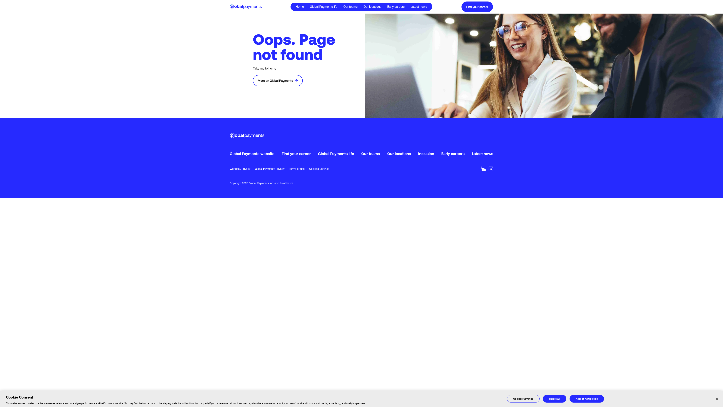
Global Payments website (252, 153)
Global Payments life (336, 153)
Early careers (396, 6)
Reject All (554, 398)
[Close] (717, 399)
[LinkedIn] (483, 169)
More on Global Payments (275, 80)
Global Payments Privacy (269, 168)
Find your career (477, 6)
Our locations (372, 6)
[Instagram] (491, 169)
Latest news (419, 6)
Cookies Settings (319, 168)
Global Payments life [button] (323, 6)
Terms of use (297, 168)
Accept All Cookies (587, 398)
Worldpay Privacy (240, 168)
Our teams (350, 6)
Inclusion (426, 153)
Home (300, 6)
